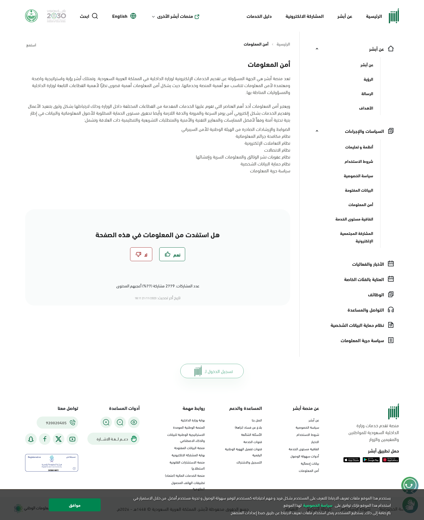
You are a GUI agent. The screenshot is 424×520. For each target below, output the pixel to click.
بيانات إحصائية (310, 463)
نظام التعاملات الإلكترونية (267, 142)
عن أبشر (344, 16)
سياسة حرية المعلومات (270, 170)
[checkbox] (172, 254)
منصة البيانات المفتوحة (189, 447)
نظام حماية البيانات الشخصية (265, 163)
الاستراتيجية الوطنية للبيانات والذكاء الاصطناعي (186, 437)
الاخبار (315, 441)
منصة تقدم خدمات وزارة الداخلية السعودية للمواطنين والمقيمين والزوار (373, 432)
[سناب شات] (30, 439)
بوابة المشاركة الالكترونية (188, 454)
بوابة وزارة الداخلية (193, 420)
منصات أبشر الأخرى (175, 15)
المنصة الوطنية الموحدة (189, 427)
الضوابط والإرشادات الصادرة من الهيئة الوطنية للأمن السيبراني (235, 129)
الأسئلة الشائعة (251, 434)
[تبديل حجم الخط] (120, 422)
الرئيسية (374, 16)
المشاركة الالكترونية (305, 16)
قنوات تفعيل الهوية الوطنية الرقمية (243, 451)
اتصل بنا (257, 420)
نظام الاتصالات (277, 149)
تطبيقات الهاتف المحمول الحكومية (188, 485)
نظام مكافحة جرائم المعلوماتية (263, 135)
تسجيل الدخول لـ (219, 371)
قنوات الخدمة (252, 441)
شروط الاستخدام (308, 434)
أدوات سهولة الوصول (304, 456)
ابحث (84, 15)
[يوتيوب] (72, 439)
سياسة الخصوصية (307, 427)
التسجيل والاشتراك (249, 462)
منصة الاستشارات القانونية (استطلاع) (187, 465)
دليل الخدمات (259, 16)
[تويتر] (58, 439)
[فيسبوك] (44, 439)
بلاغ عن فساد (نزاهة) (248, 427)
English (119, 15)
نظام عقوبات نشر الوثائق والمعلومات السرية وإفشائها (243, 156)
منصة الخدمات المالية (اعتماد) (185, 475)
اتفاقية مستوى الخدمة (304, 448)
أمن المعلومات (309, 470)
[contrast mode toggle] (133, 422)
